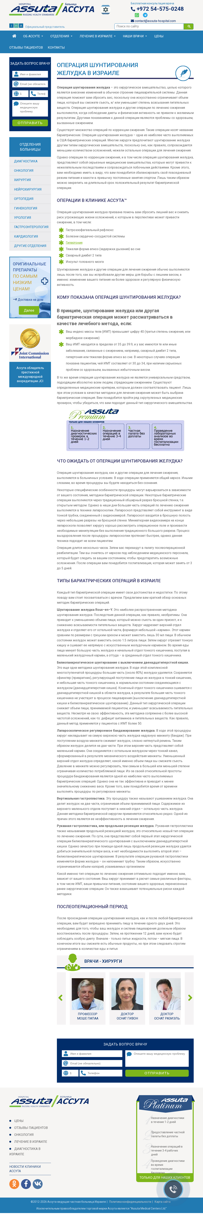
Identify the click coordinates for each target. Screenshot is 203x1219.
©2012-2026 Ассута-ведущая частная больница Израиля (68, 1201)
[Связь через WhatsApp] (137, 15)
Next (189, 998)
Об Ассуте (31, 36)
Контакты (56, 47)
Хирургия (22, 180)
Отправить (157, 1073)
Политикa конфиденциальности (130, 1201)
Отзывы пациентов (26, 47)
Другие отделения (30, 246)
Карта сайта (162, 1201)
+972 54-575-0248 (159, 9)
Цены (159, 36)
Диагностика (25, 161)
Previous (62, 998)
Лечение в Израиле (96, 36)
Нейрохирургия (28, 189)
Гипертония (74, 243)
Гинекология (25, 208)
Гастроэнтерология (31, 227)
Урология (22, 218)
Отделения (59, 36)
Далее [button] (29, 310)
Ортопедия (24, 199)
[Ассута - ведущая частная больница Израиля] (54, 11)
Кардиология (26, 236)
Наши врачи (133, 36)
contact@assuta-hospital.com (155, 21)
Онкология (24, 170)
